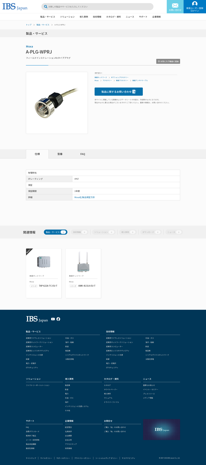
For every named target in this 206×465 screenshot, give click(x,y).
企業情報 (156, 16)
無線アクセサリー (122, 80)
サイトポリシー (46, 458)
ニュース (130, 16)
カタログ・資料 (113, 16)
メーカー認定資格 (32, 440)
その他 (67, 410)
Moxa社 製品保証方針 (84, 197)
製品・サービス (47, 16)
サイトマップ (31, 458)
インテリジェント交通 (34, 355)
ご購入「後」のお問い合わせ (115, 431)
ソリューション (67, 16)
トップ (28, 24)
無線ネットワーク (101, 77)
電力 (66, 393)
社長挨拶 (68, 431)
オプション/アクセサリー (120, 77)
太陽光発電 (69, 359)
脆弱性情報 (30, 448)
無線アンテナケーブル (140, 80)
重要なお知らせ (149, 385)
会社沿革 (68, 440)
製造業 (67, 350)
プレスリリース (149, 393)
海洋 (66, 402)
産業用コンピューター (34, 346)
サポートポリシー (63, 458)
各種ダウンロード (32, 431)
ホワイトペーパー (110, 389)
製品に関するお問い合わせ (116, 91)
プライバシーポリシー (82, 458)
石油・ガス (69, 338)
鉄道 (67, 346)
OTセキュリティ (32, 367)
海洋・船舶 (69, 342)
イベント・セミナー (150, 389)
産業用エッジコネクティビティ (37, 350)
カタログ (107, 385)
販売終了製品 (31, 435)
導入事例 (84, 16)
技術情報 (97, 16)
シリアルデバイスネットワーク (77, 355)
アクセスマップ (71, 444)
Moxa (29, 46)
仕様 (37, 154)
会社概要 (68, 435)
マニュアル (108, 398)
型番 (60, 154)
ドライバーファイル (111, 402)
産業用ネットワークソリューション (39, 342)
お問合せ (108, 420)
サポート (143, 16)
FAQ (82, 154)
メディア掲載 (148, 398)
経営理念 (68, 427)
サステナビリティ (128, 458)
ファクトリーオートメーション (37, 385)
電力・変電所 (31, 363)
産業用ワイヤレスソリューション (38, 338)
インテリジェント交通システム (77, 406)
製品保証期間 (31, 444)
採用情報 (68, 448)
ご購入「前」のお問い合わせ (115, 427)
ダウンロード (150, 232)
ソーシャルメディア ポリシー (106, 458)
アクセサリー (107, 80)
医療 (27, 359)
